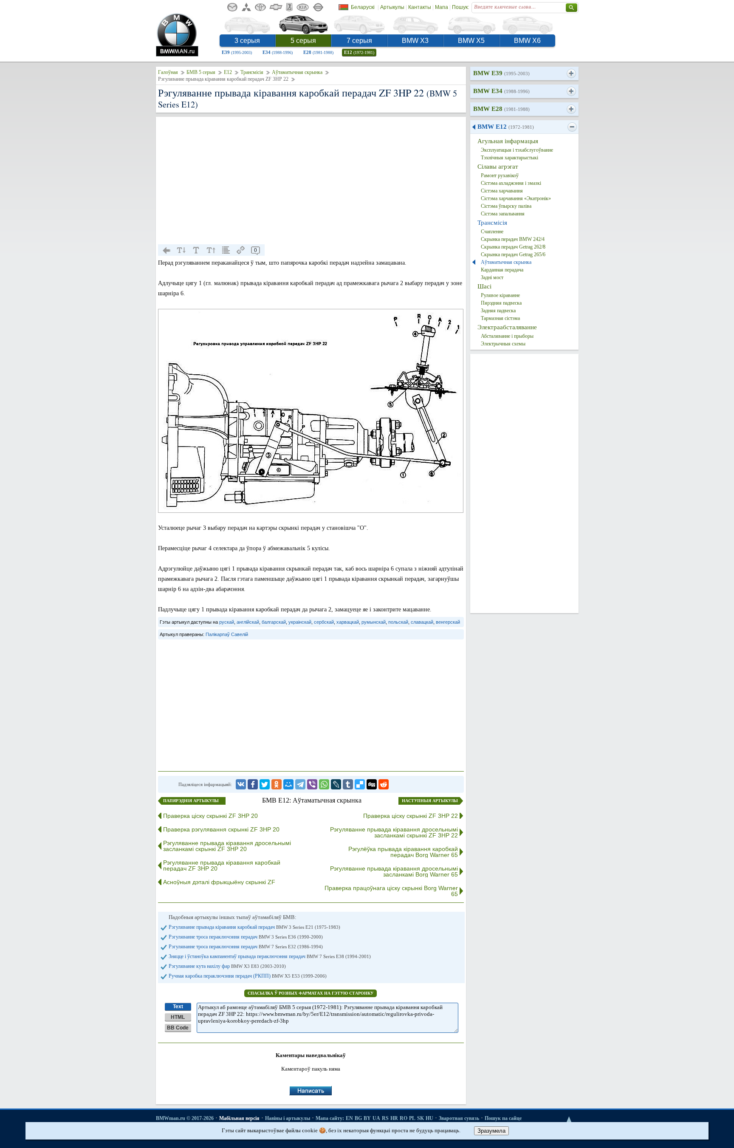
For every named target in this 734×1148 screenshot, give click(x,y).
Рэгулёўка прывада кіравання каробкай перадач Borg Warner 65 (403, 852)
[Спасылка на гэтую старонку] (240, 250)
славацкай (422, 622)
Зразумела (491, 1131)
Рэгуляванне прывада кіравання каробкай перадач (254, 927)
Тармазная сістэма (500, 318)
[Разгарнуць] (571, 73)
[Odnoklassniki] (276, 784)
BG (358, 1118)
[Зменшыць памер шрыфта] (181, 250)
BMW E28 (501, 108)
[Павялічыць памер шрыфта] (211, 250)
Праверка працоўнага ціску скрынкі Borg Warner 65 (391, 891)
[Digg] (372, 784)
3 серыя (247, 40)
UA (376, 1118)
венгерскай (448, 622)
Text (178, 1006)
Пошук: (460, 7)
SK (420, 1118)
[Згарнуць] (572, 127)
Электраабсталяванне (507, 327)
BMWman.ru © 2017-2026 (185, 1118)
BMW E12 (505, 126)
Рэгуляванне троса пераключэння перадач (246, 937)
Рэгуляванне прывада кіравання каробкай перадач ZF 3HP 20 (221, 865)
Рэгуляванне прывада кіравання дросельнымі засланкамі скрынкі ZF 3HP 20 (227, 846)
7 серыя (359, 40)
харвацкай (347, 622)
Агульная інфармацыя (507, 141)
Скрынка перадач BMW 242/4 (513, 239)
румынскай (373, 622)
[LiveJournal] (336, 784)
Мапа (441, 7)
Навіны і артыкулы (287, 1118)
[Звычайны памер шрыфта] (196, 250)
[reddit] (383, 784)
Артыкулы (392, 7)
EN (349, 1118)
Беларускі (363, 7)
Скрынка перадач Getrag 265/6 (513, 254)
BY (367, 1118)
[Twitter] (265, 784)
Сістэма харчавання (502, 191)
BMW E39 (501, 73)
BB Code (178, 1028)
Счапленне (492, 232)
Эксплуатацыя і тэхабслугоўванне (517, 150)
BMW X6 (527, 40)
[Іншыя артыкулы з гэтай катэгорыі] (226, 250)
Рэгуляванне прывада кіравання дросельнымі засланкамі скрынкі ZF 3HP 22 (394, 832)
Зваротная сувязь (459, 1118)
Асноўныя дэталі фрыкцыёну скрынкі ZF (219, 882)
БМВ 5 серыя (200, 72)
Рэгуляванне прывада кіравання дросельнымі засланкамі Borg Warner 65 (394, 871)
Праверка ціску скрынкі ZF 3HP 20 (210, 816)
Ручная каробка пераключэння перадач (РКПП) (248, 976)
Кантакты (419, 7)
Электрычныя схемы (503, 344)
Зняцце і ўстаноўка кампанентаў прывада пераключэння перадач (270, 956)
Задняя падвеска (498, 311)
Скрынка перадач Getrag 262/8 (513, 247)
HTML (178, 1017)
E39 (237, 52)
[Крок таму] (166, 250)
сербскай (324, 622)
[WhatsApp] (324, 784)
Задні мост (492, 277)
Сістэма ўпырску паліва (506, 206)
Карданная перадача (502, 270)
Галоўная (168, 72)
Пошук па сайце (503, 1118)
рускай (226, 622)
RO (403, 1118)
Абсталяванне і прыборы (507, 336)
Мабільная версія (239, 1118)
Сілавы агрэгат (497, 166)
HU (429, 1118)
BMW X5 (471, 40)
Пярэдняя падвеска (501, 303)
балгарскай (274, 622)
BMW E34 (501, 91)
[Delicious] (360, 784)
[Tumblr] (348, 784)
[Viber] (312, 784)
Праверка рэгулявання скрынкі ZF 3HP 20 (221, 829)
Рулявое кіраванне (500, 295)
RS (385, 1118)
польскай (398, 622)
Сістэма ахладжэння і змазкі (511, 183)
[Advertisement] (311, 180)
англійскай (248, 622)
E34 (278, 52)
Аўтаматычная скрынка (297, 72)
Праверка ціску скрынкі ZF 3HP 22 (410, 816)
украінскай (299, 622)
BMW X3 (415, 40)
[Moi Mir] (288, 784)
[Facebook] (253, 784)
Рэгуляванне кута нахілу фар (227, 966)
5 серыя (303, 40)
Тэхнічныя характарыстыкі (509, 158)
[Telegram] (300, 784)
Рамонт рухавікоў (500, 175)
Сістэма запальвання (503, 214)
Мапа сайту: (330, 1118)
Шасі (484, 286)
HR (394, 1118)
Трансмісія (251, 72)
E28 (318, 52)
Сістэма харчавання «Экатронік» (516, 198)
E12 (359, 52)
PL (412, 1118)
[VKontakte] (241, 784)
